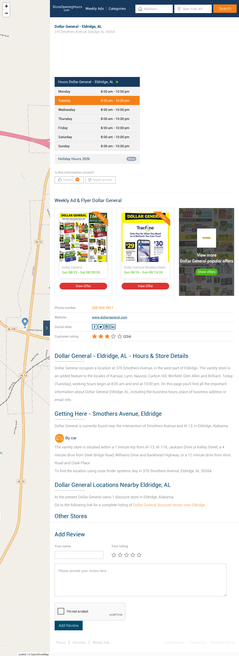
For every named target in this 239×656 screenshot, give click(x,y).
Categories (117, 9)
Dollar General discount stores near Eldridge (169, 505)
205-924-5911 (102, 308)
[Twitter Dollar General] (100, 327)
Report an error (102, 179)
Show (131, 159)
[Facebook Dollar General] (94, 327)
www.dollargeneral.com (109, 317)
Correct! (71, 179)
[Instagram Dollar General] (106, 327)
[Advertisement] (144, 61)
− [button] (6, 13)
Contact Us (198, 642)
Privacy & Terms (222, 642)
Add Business (174, 642)
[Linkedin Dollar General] (113, 327)
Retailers (79, 642)
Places (61, 642)
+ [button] (6, 6)
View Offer (83, 286)
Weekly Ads (94, 9)
